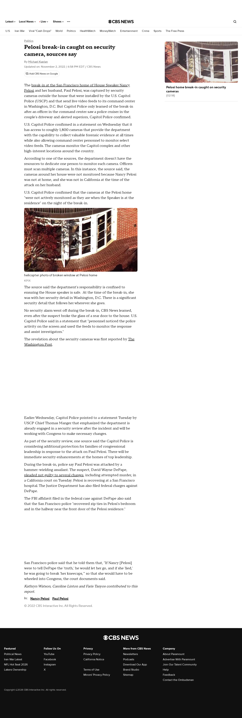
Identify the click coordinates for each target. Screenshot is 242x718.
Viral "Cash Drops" (40, 31)
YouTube (49, 654)
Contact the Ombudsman (178, 680)
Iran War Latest (13, 659)
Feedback (169, 674)
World (59, 31)
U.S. (7, 31)
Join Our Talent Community (180, 664)
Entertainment (129, 31)
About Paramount (173, 654)
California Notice (93, 659)
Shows (57, 21)
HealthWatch (87, 31)
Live (44, 21)
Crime (145, 31)
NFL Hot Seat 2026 (16, 664)
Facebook (50, 659)
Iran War (20, 31)
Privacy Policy (91, 654)
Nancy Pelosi (39, 599)
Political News (12, 654)
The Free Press (175, 31)
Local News (26, 21)
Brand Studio (131, 669)
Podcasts (128, 659)
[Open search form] (235, 21)
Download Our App (135, 664)
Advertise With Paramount (179, 659)
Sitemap (128, 674)
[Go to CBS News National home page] (121, 21)
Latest (9, 21)
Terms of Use (91, 669)
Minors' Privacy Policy (96, 674)
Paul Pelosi (60, 599)
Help (166, 669)
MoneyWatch (108, 31)
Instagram (50, 664)
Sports (157, 31)
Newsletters (130, 654)
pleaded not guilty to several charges (53, 475)
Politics (71, 31)
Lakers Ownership (15, 669)
